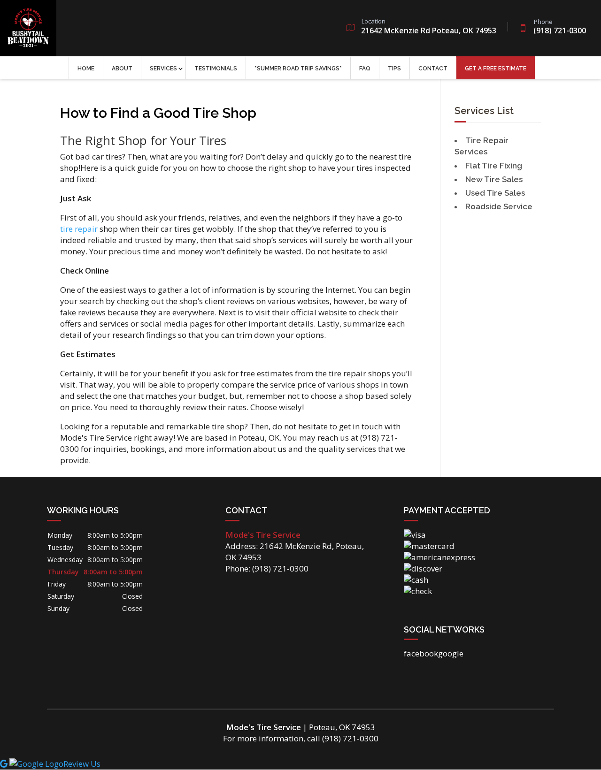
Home (85, 68)
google (450, 653)
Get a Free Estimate (495, 68)
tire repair (79, 228)
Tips (394, 68)
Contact (432, 68)
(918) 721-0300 (559, 27)
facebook (421, 653)
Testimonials (215, 68)
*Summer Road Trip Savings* (298, 68)
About (122, 68)
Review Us (81, 763)
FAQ (364, 68)
